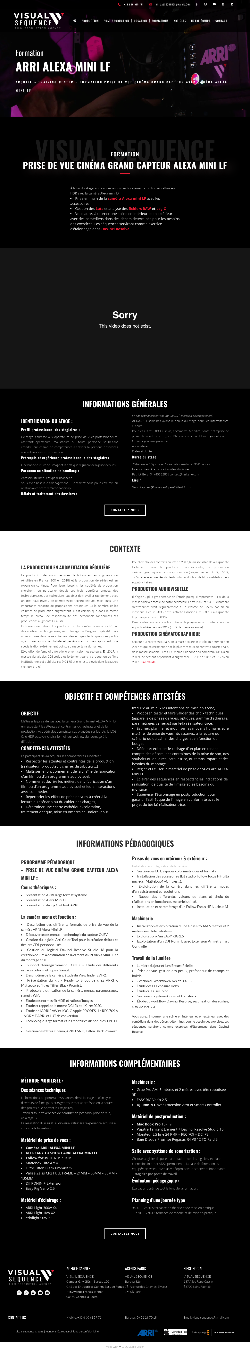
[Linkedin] (231, 4)
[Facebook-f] (196, 4)
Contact (221, 21)
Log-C (161, 208)
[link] (75, 21)
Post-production (116, 21)
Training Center (56, 82)
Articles (180, 21)
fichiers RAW (140, 208)
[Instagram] (205, 4)
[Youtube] (214, 4)
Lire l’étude (148, 662)
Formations (160, 21)
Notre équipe (201, 21)
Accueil (24, 82)
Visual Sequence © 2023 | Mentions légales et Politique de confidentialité (57, 1331)
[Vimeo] (223, 4)
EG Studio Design (134, 1346)
